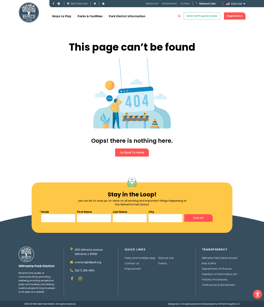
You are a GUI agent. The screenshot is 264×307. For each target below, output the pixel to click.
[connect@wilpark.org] (71, 262)
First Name (84, 212)
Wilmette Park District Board (219, 258)
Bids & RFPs (209, 263)
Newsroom (152, 3)
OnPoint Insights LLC (229, 303)
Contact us (132, 263)
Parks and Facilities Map (140, 258)
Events (162, 263)
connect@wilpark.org (88, 262)
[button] (257, 294)
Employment (169, 3)
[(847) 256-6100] (68, 4)
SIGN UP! (198, 218)
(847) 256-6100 (79, 3)
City (151, 212)
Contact (185, 3)
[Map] (95, 4)
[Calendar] (103, 4)
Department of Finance (216, 269)
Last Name (120, 212)
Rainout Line (207, 3)
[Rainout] (197, 2)
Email (45, 212)
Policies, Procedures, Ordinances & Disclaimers (218, 282)
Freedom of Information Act (219, 274)
